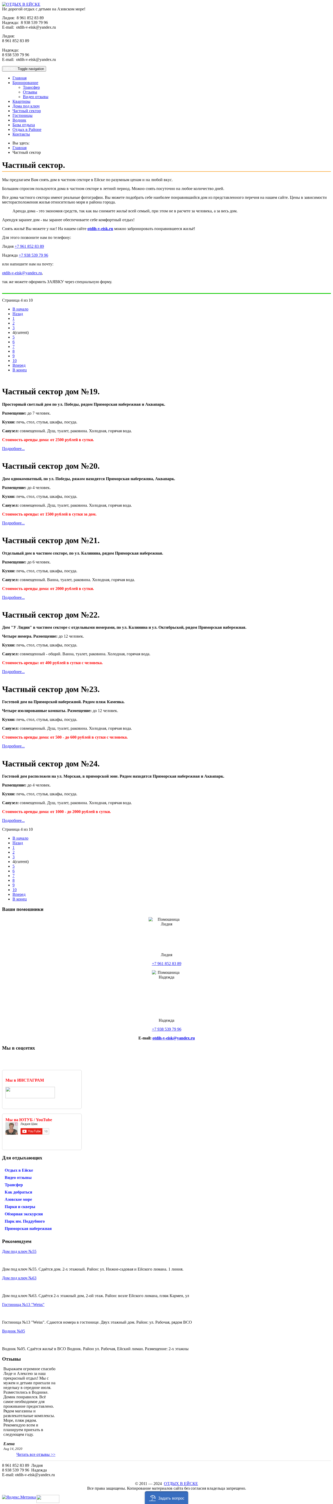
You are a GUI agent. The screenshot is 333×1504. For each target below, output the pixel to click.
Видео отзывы (35, 96)
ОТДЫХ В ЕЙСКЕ (181, 1483)
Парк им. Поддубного (25, 1221)
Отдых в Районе (26, 129)
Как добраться (18, 1192)
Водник (19, 120)
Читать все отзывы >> (35, 1454)
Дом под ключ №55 (19, 1251)
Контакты (21, 134)
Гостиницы (22, 115)
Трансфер (31, 87)
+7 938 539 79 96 (33, 255)
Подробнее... (13, 448)
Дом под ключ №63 (19, 1278)
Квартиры (21, 101)
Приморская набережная (28, 1228)
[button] (166, 1497)
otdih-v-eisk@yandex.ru (22, 273)
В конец (19, 370)
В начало (20, 309)
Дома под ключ (26, 106)
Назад (17, 314)
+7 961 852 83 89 (29, 246)
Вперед (18, 365)
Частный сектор (26, 111)
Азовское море (18, 1199)
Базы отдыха (23, 125)
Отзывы (30, 92)
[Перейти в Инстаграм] (30, 1097)
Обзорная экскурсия (24, 1214)
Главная (19, 78)
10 (14, 360)
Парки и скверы (20, 1206)
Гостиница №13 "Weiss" (23, 1304)
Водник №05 (13, 1331)
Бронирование (25, 82)
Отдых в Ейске (19, 1170)
